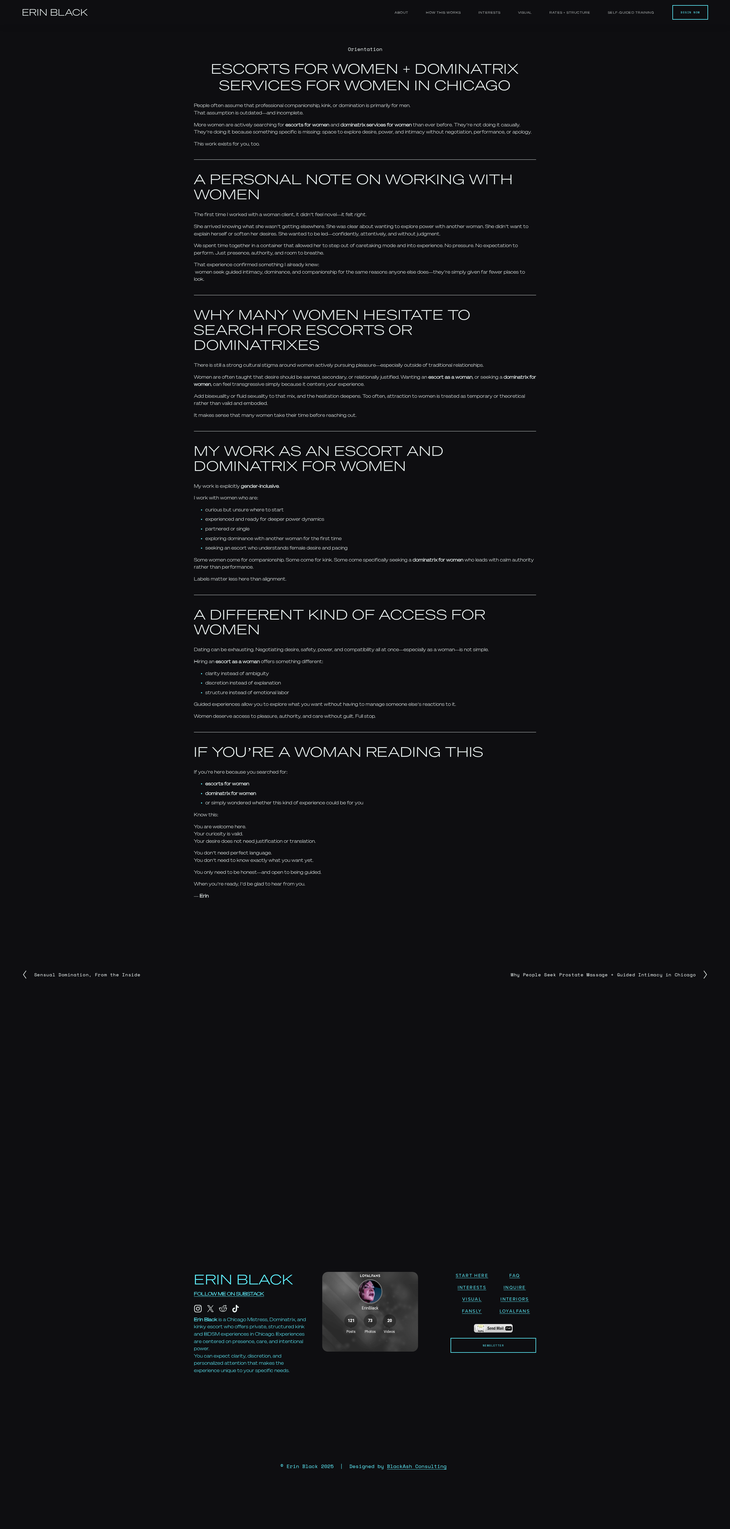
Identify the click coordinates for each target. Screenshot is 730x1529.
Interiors (514, 1299)
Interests (489, 13)
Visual (525, 13)
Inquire (515, 1287)
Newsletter (493, 1345)
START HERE (472, 1275)
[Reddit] (223, 1309)
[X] (210, 1309)
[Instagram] (198, 1309)
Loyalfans (515, 1311)
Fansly (472, 1311)
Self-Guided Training (631, 13)
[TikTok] (236, 1309)
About (401, 13)
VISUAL (472, 1299)
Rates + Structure (569, 13)
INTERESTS (472, 1287)
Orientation (365, 49)
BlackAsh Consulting (417, 1466)
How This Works (443, 13)
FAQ (514, 1275)
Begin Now (690, 12)
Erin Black (55, 12)
